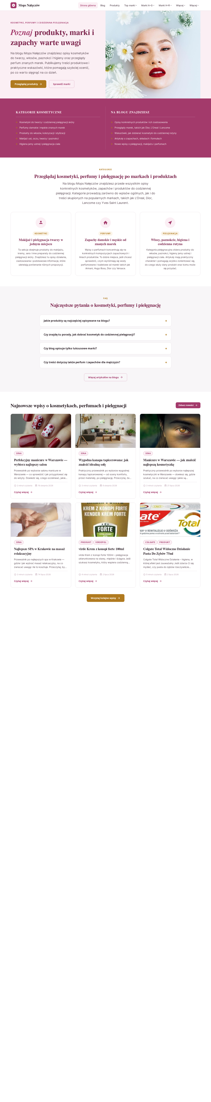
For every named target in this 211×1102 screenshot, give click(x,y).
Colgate (150, 542)
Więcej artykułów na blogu (103, 377)
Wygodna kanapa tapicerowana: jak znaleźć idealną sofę (103, 462)
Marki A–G (146, 5)
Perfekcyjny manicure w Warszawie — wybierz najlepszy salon (40, 462)
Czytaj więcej (21, 492)
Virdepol (100, 542)
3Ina (18, 453)
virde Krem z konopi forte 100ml (101, 548)
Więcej (179, 5)
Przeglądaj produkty (26, 84)
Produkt (86, 542)
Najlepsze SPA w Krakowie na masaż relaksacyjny (39, 551)
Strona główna (88, 5)
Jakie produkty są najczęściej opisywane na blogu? (77, 320)
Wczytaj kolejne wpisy (103, 598)
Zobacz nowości (186, 405)
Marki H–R (164, 5)
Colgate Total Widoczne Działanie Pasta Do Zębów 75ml (166, 551)
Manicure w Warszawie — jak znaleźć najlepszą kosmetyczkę (169, 462)
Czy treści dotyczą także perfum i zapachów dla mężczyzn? (82, 362)
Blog (102, 5)
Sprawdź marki (61, 84)
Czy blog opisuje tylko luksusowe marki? (70, 348)
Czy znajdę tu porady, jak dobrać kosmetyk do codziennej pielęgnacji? (89, 334)
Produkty (115, 5)
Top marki (129, 5)
